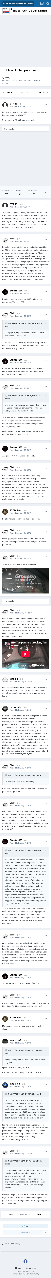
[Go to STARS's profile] (5, 105)
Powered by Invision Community (25, 1274)
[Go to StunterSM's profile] (5, 292)
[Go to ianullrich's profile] (5, 1085)
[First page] (4, 93)
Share (26, 1226)
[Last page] (47, 93)
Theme (18, 1268)
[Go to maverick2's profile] (5, 1041)
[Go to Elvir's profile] (5, 240)
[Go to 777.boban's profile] (5, 512)
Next (41, 93)
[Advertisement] (25, 41)
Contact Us (31, 1268)
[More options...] (46, 104)
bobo (7, 78)
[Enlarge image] (25, 580)
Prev (9, 93)
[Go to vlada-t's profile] (5, 680)
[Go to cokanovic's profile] (5, 709)
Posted (21, 106)
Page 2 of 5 (25, 93)
